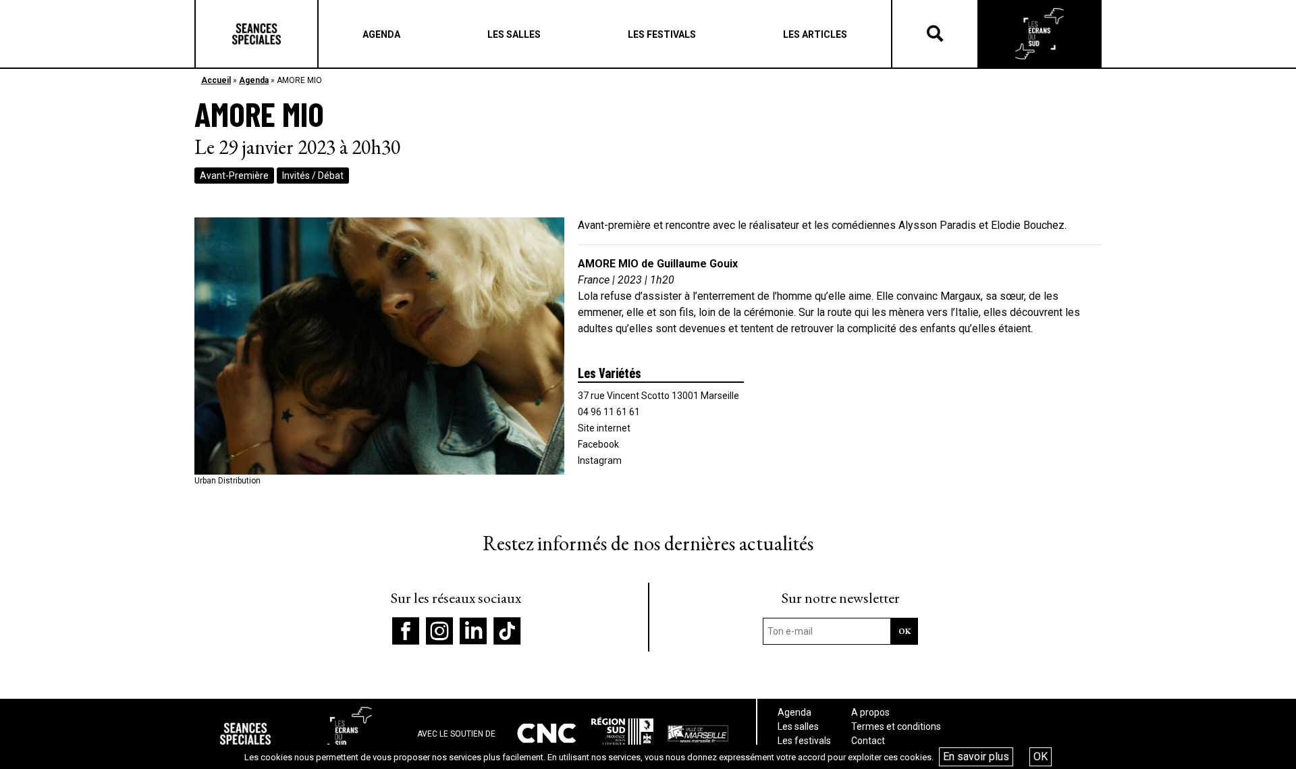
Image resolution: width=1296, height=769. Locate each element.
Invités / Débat (313, 175)
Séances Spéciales (256, 34)
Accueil (216, 80)
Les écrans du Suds (1039, 34)
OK (1040, 756)
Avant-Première (234, 175)
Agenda (254, 80)
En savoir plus (976, 756)
